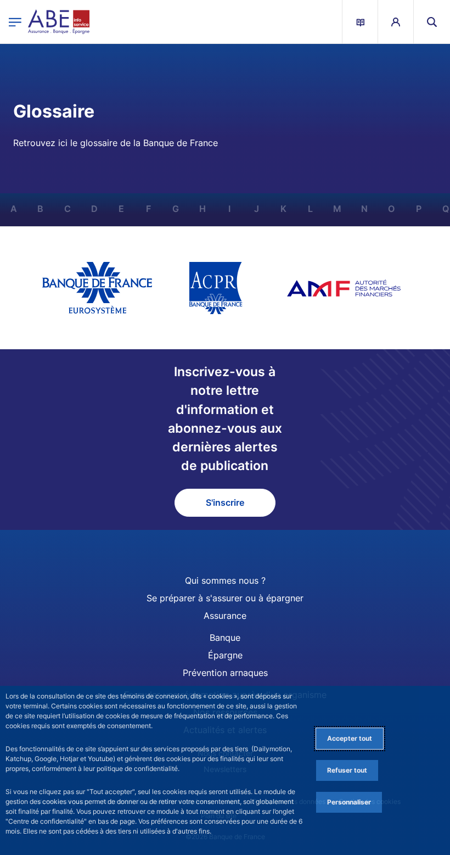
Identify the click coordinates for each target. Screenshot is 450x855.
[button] (432, 21)
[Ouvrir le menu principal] (15, 22)
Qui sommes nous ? (225, 580)
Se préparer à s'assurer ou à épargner (225, 598)
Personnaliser (349, 802)
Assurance (225, 615)
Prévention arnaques (225, 672)
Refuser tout (347, 770)
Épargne (225, 655)
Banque (225, 637)
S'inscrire (225, 502)
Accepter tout (349, 738)
